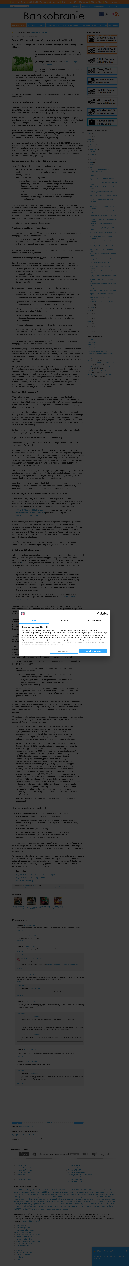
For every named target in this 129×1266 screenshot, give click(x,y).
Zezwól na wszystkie (93, 651)
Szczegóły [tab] (64, 620)
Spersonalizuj (63, 651)
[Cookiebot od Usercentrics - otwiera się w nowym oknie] (99, 613)
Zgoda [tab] (34, 620)
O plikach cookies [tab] (94, 620)
